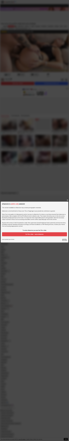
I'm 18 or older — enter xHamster (34, 234)
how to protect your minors (8, 239)
